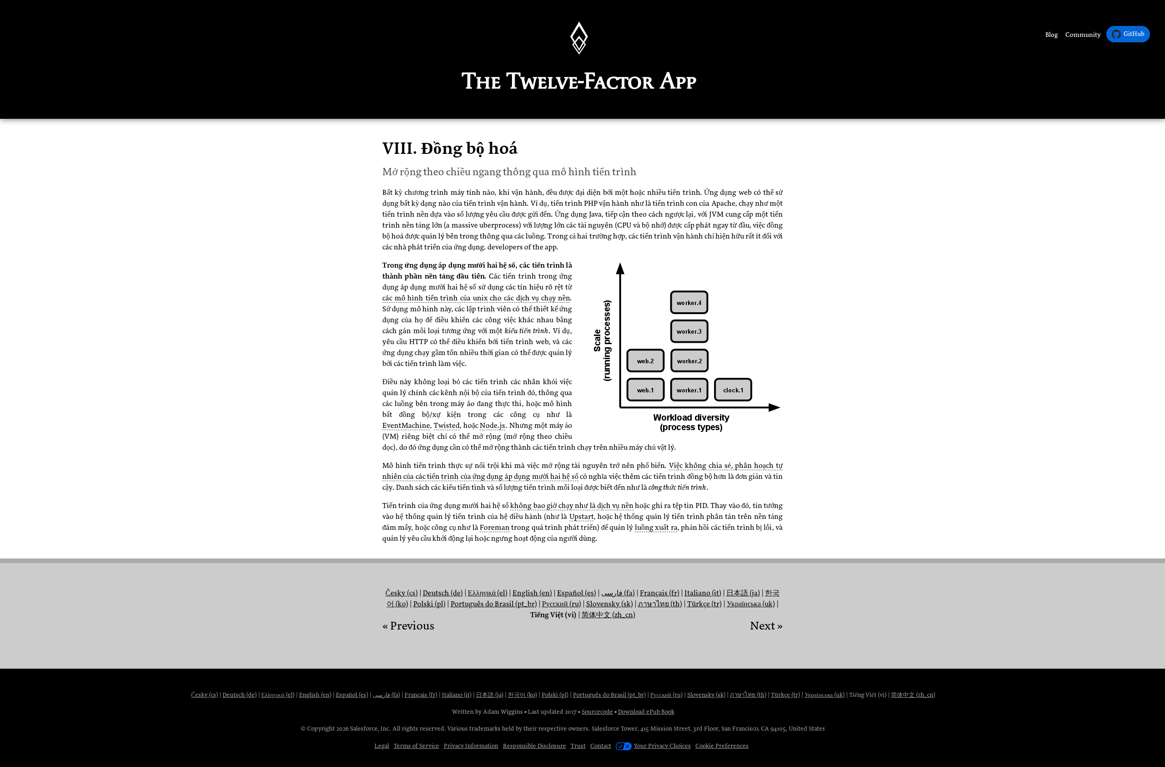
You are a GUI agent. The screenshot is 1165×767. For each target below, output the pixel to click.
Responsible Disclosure (534, 745)
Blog (1051, 34)
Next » (766, 625)
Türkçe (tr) (704, 604)
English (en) (532, 593)
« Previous (408, 625)
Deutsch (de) (443, 593)
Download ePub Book (646, 711)
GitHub (1134, 33)
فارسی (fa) (618, 593)
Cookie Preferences (722, 745)
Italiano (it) (702, 593)
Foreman (495, 527)
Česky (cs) (401, 593)
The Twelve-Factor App (579, 80)
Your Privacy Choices (662, 745)
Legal (382, 745)
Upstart (581, 517)
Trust (578, 745)
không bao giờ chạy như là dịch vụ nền (571, 506)
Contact (600, 745)
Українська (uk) (751, 604)
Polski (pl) (429, 604)
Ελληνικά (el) (487, 593)
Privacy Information (471, 745)
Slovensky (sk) (609, 604)
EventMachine (406, 426)
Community (1083, 34)
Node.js (492, 426)
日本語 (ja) (743, 593)
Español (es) (576, 593)
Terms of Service (416, 745)
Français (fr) (659, 593)
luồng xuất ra (656, 527)
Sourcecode (597, 711)
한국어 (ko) (522, 694)
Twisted (446, 426)
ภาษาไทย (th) (660, 604)
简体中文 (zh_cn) (608, 615)
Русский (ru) (561, 604)
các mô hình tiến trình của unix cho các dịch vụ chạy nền (476, 298)
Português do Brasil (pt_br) (494, 604)
